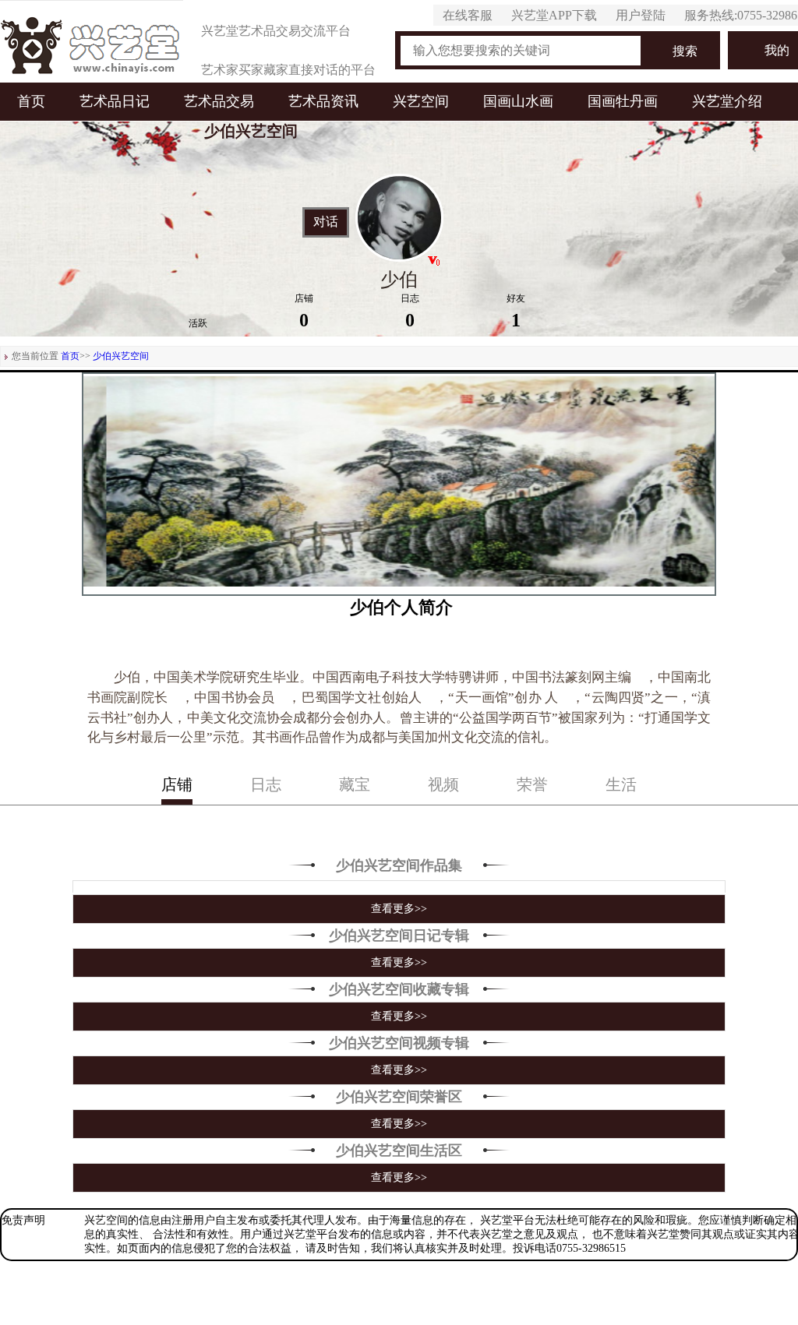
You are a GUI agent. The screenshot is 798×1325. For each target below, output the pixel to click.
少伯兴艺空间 (121, 356)
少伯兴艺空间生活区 (399, 1150)
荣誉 (532, 784)
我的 (776, 50)
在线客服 (468, 15)
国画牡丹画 (623, 101)
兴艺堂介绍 (727, 101)
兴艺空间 (421, 101)
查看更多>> (399, 908)
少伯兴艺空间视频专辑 (399, 1043)
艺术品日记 (114, 101)
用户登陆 (641, 15)
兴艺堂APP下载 (554, 15)
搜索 (685, 51)
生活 (621, 784)
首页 (31, 101)
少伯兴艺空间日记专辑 (399, 935)
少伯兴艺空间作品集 (399, 865)
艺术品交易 (219, 101)
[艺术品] (91, 41)
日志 (265, 784)
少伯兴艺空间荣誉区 (399, 1097)
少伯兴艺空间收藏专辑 (399, 989)
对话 (325, 222)
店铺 (176, 784)
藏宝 (354, 784)
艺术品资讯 (323, 101)
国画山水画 (518, 101)
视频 (443, 784)
